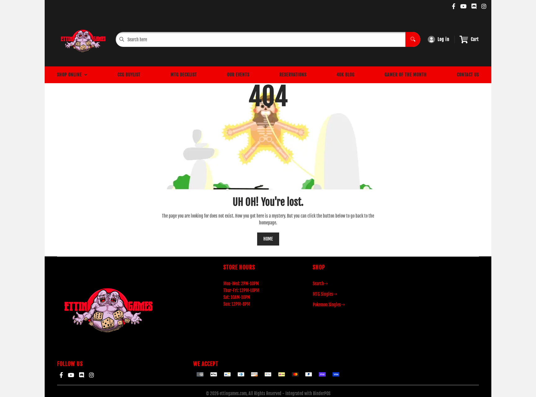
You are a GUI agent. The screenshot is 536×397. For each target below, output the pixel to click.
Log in (443, 39)
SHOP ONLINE (70, 74)
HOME (268, 238)
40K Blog (346, 74)
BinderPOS (321, 393)
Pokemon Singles (327, 304)
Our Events (238, 74)
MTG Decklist (184, 74)
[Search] (412, 39)
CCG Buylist (129, 74)
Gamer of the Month (406, 74)
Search (318, 283)
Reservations (292, 74)
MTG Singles (323, 294)
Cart (475, 39)
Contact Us (468, 74)
